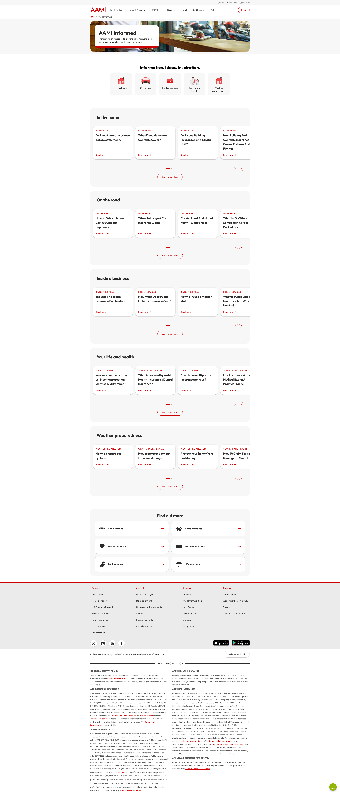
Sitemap (187, 620)
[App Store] (221, 643)
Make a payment (144, 600)
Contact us (245, 2)
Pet (212, 10)
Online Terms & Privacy (101, 654)
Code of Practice (122, 654)
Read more (101, 155)
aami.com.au (118, 772)
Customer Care (190, 613)
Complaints (188, 626)
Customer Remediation (234, 613)
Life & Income (197, 10)
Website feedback (236, 654)
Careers (226, 607)
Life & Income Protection (103, 607)
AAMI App (187, 594)
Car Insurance (98, 594)
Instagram (103, 643)
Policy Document (146, 715)
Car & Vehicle (116, 10)
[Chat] (333, 787)
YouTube (112, 643)
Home (98, 10)
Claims (221, 2)
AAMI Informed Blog (192, 600)
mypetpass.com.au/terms (130, 790)
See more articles (170, 177)
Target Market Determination (221, 741)
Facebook (121, 643)
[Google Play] (241, 643)
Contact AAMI (229, 594)
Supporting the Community (235, 600)
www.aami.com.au (100, 719)
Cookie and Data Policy (116, 678)
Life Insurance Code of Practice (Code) (228, 744)
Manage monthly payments (149, 607)
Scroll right (241, 169)
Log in (243, 10)
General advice (138, 654)
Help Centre (188, 607)
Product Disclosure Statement (124, 715)
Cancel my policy (144, 626)
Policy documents (144, 620)
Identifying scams (155, 654)
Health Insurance (100, 620)
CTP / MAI (156, 10)
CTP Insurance (99, 626)
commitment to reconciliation (197, 768)
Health (185, 10)
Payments (232, 2)
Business (171, 10)
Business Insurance (101, 613)
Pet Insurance (98, 632)
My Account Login (144, 594)
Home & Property (137, 10)
